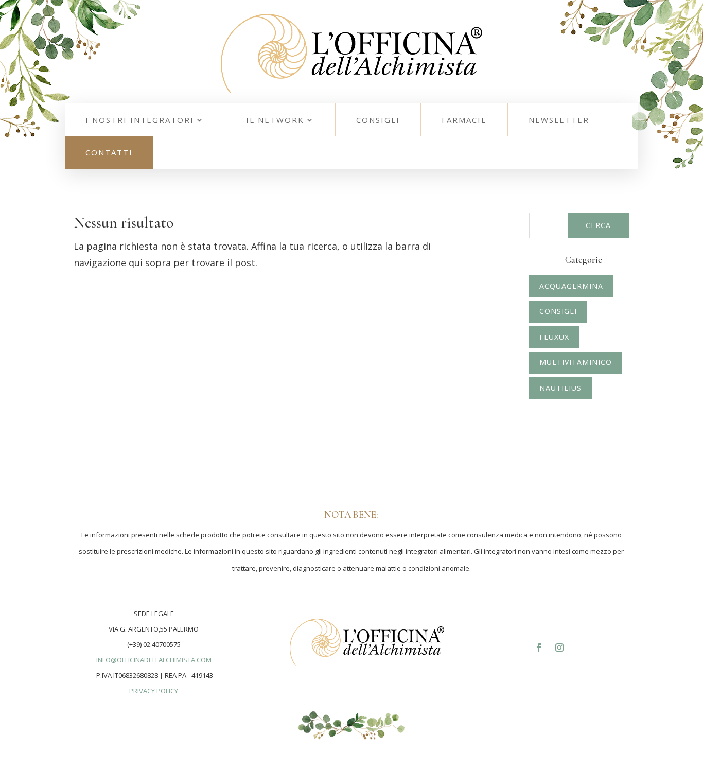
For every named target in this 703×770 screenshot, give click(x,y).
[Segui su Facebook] (539, 647)
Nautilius (560, 388)
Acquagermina (571, 286)
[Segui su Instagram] (559, 647)
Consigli (558, 311)
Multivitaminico (575, 362)
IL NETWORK (275, 120)
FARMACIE (464, 120)
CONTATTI (109, 152)
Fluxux (554, 337)
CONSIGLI (378, 120)
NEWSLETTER (559, 120)
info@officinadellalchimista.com (154, 659)
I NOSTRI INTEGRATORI (139, 120)
